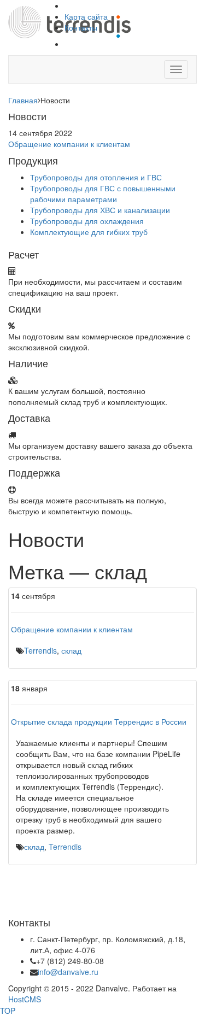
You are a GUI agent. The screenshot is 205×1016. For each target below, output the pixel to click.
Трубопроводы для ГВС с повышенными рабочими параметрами (102, 193)
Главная (23, 100)
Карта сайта (86, 16)
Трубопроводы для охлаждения (87, 220)
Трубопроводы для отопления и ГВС (96, 177)
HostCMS (24, 999)
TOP (7, 1010)
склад (71, 650)
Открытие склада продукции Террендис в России (98, 721)
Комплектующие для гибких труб (89, 231)
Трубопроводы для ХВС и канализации (100, 209)
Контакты (81, 27)
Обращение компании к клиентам (69, 143)
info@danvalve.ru (68, 971)
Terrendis (40, 650)
